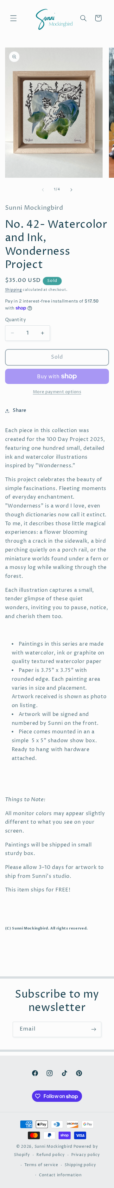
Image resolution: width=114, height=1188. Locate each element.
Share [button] (20, 410)
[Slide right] (71, 190)
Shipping (13, 290)
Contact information (60, 1175)
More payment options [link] (57, 392)
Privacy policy (85, 1155)
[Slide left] (43, 190)
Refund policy (50, 1155)
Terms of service (41, 1165)
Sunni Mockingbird (54, 1146)
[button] (13, 18)
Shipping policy (80, 1165)
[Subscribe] (93, 1029)
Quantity (15, 320)
